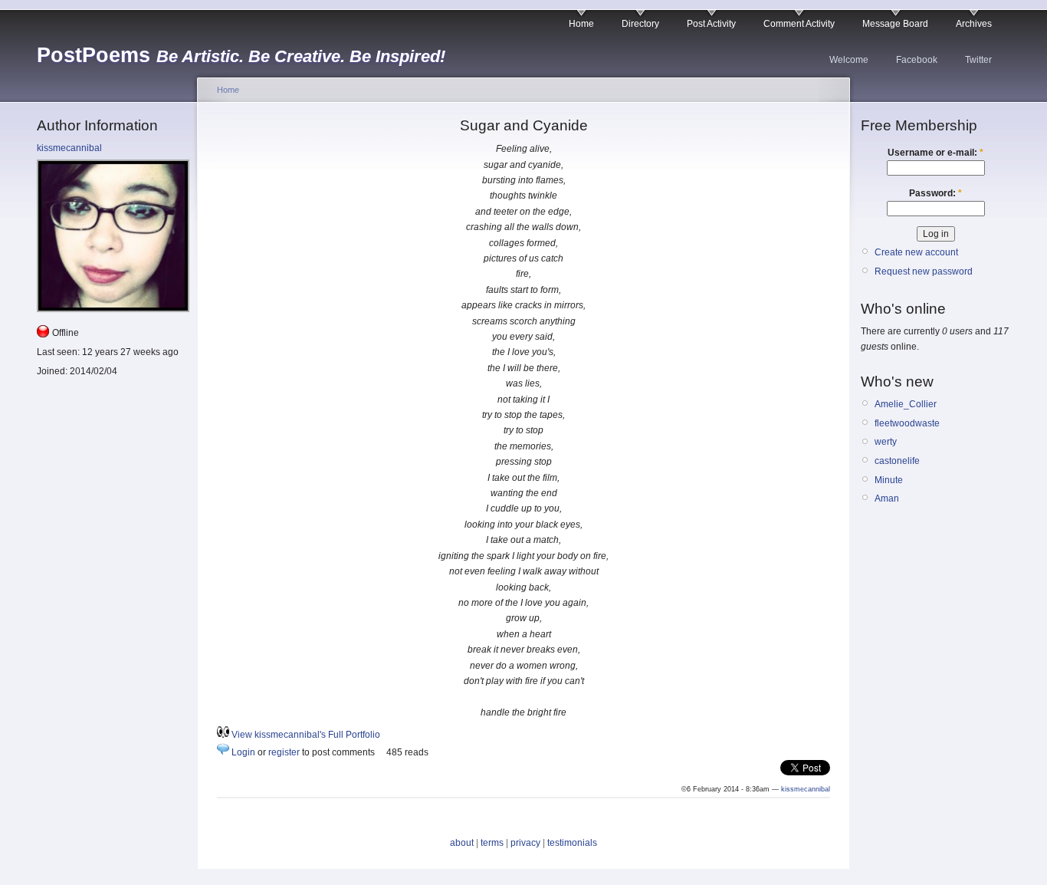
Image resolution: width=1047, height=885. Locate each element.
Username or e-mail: (935, 152)
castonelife (897, 461)
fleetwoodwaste (907, 423)
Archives (974, 23)
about (462, 842)
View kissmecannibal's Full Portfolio (305, 734)
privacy (525, 842)
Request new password (924, 271)
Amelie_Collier (906, 404)
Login (243, 752)
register (284, 752)
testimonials (572, 842)
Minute (889, 480)
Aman (887, 498)
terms (492, 842)
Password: (935, 193)
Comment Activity (799, 23)
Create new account (916, 252)
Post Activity (711, 23)
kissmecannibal (69, 148)
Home (581, 23)
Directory (640, 23)
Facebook (916, 59)
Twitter (978, 59)
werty (886, 441)
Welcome (848, 59)
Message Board (895, 23)
